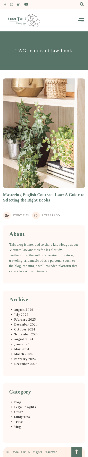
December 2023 (26, 364)
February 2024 (25, 359)
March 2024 (23, 354)
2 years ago (51, 215)
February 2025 (25, 319)
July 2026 (21, 315)
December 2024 (26, 324)
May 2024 (21, 349)
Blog (17, 402)
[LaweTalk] (22, 20)
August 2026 (23, 310)
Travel (19, 422)
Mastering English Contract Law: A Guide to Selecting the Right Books (44, 197)
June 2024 (21, 344)
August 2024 (23, 339)
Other (18, 412)
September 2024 (26, 334)
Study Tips (21, 215)
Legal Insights (25, 407)
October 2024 (24, 329)
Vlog (17, 427)
